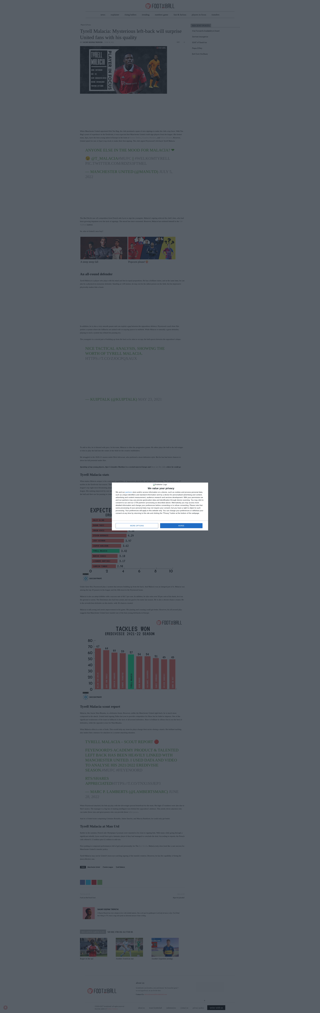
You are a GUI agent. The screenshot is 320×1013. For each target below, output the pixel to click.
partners (128, 492)
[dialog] (160, 506)
